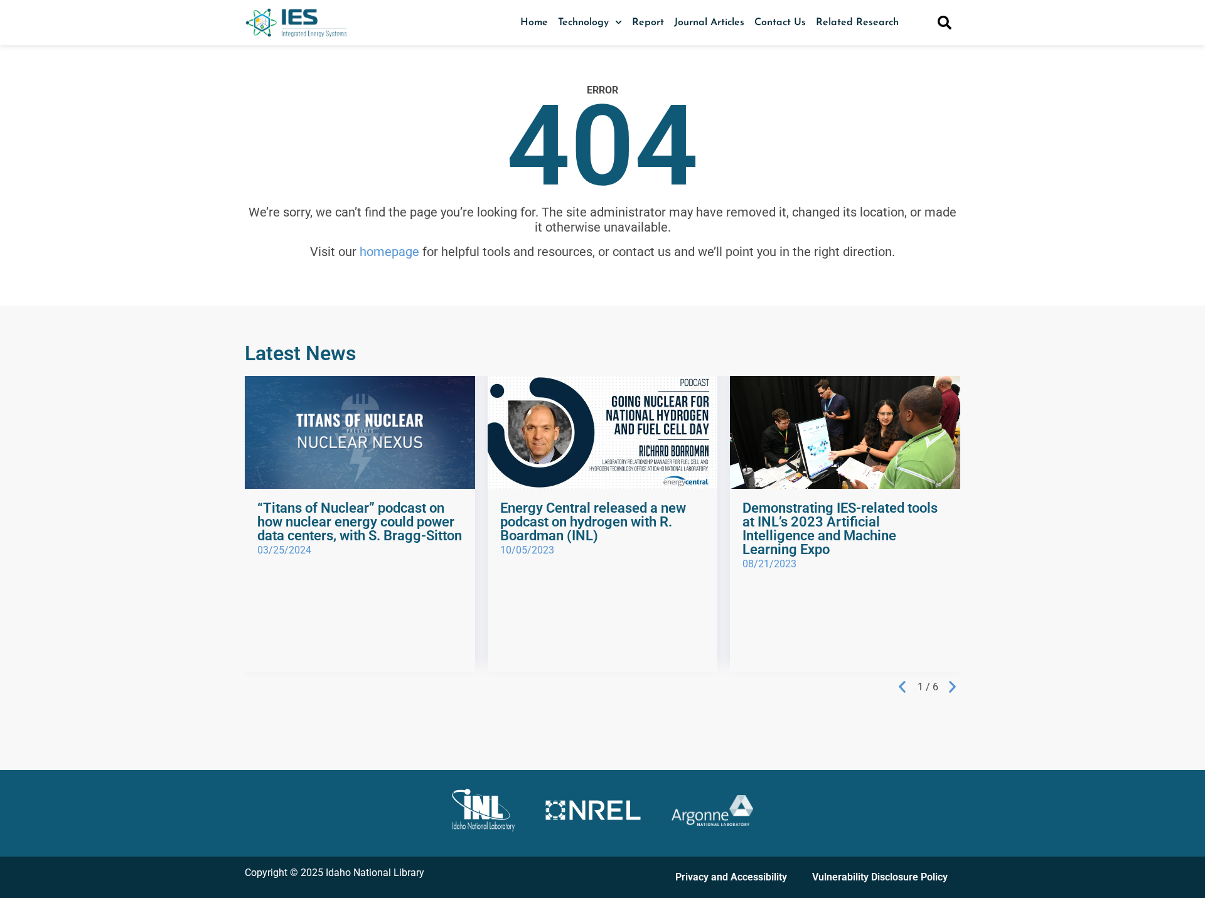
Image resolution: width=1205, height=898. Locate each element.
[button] (902, 687)
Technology (583, 23)
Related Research (857, 23)
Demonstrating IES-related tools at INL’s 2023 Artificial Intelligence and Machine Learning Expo (840, 528)
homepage (389, 251)
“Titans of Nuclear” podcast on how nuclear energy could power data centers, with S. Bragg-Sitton (359, 521)
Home (534, 23)
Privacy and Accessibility (731, 877)
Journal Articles (709, 23)
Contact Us (780, 23)
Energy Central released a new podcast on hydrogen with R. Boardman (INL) (593, 521)
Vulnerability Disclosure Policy (880, 877)
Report (648, 23)
